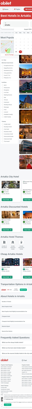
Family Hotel (4, 387)
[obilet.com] (10, 4)
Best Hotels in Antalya (6, 372)
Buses (6, 9)
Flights (17, 9)
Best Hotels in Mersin (6, 379)
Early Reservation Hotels (6, 391)
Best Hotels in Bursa (5, 377)
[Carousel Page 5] (30, 77)
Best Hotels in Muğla (6, 374)
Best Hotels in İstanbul (6, 366)
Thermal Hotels (4, 392)
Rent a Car (23, 289)
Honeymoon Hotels (5, 389)
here (20, 402)
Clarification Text (9, 399)
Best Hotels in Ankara (6, 368)
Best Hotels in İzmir (5, 370)
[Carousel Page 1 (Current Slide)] (26, 77)
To (5, 23)
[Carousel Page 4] (29, 77)
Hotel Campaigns (5, 382)
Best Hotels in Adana (6, 381)
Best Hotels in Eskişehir (6, 375)
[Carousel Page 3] (28, 77)
